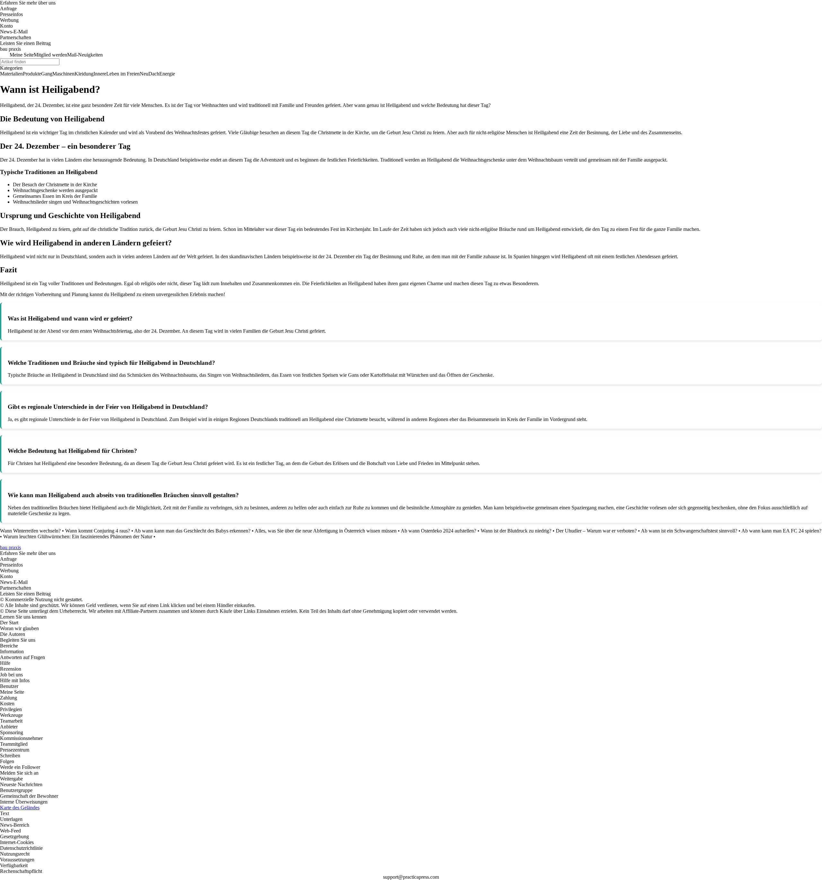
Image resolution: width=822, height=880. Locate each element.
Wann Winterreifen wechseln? (30, 530)
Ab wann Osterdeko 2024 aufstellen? (438, 530)
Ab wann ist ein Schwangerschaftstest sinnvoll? (689, 530)
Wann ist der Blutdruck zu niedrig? (516, 530)
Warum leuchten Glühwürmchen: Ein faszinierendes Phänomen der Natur (77, 536)
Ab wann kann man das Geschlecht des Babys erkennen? (192, 530)
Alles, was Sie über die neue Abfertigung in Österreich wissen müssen (326, 530)
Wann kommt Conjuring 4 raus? (97, 530)
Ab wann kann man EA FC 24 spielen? (781, 530)
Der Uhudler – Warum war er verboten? (596, 530)
